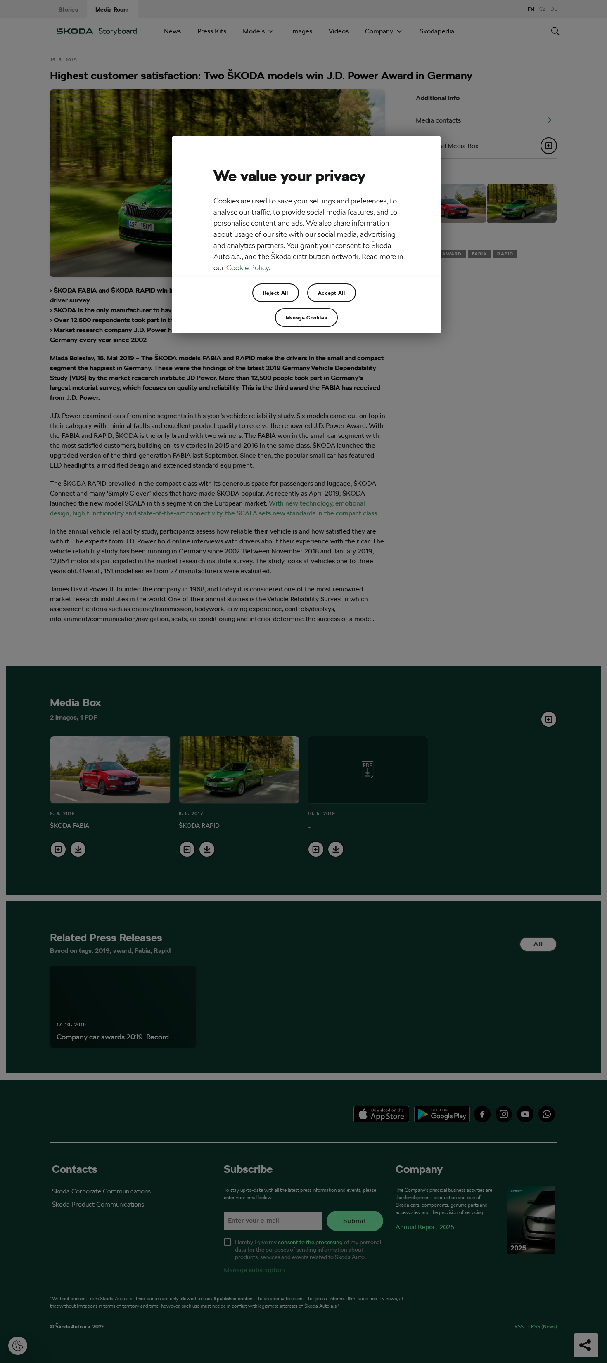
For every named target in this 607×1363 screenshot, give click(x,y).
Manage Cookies (306, 317)
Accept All (331, 292)
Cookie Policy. (248, 267)
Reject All (275, 292)
